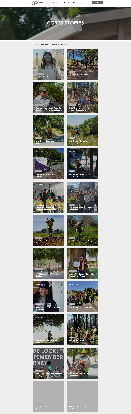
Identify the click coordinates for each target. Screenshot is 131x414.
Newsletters (64, 44)
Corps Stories (44, 44)
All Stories (36, 44)
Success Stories (55, 44)
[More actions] (62, 52)
